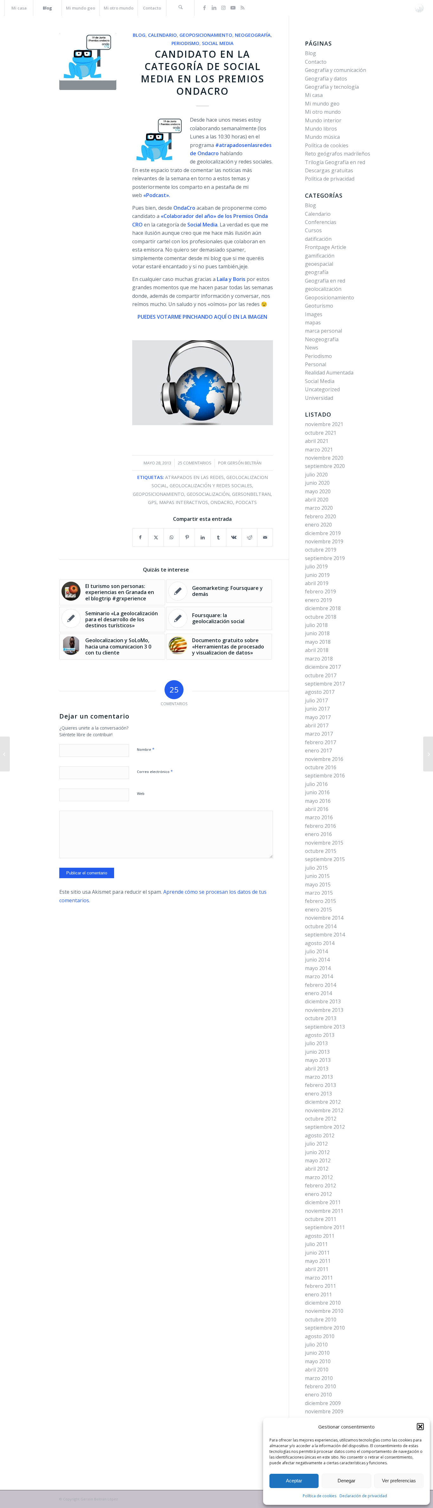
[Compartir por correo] (265, 537)
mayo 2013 (318, 1060)
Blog (139, 35)
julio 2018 (316, 625)
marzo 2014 (319, 976)
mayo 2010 (318, 1361)
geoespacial (319, 263)
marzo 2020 (319, 507)
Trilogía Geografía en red (335, 162)
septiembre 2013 (325, 1026)
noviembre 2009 (324, 1411)
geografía (316, 272)
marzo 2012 (319, 1177)
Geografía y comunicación (335, 70)
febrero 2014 (320, 984)
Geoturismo (319, 305)
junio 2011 (317, 1252)
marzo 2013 (319, 1076)
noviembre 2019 (324, 541)
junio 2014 (317, 959)
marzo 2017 (319, 733)
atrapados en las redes (194, 477)
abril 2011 (316, 1269)
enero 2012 (318, 1194)
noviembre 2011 (324, 1210)
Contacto (315, 61)
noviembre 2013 (324, 1009)
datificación (318, 238)
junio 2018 (317, 633)
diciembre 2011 (323, 1202)
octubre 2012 (320, 1118)
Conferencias (320, 222)
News (311, 347)
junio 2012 (317, 1152)
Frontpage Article (325, 247)
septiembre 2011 (325, 1227)
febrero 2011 (320, 1285)
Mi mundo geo (322, 103)
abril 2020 (316, 499)
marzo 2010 (319, 1378)
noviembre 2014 (324, 917)
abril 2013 (316, 1068)
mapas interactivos (183, 502)
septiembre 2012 (325, 1126)
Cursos (313, 230)
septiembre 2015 (325, 859)
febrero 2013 (320, 1085)
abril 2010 (316, 1369)
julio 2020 (316, 474)
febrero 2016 (320, 825)
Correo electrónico (155, 771)
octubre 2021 (320, 432)
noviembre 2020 (324, 457)
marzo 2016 (319, 817)
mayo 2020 (318, 491)
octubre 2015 (320, 850)
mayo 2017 (318, 717)
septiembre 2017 (325, 683)
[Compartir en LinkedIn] (202, 537)
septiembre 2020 (325, 466)
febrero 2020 (320, 516)
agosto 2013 (319, 1035)
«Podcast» (156, 195)
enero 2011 (318, 1294)
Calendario (162, 35)
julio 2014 (316, 951)
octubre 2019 (320, 549)
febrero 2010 (320, 1386)
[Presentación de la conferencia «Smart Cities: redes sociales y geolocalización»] (5, 754)
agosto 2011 (319, 1235)
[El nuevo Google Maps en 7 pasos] (428, 754)
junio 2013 (317, 1051)
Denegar (346, 1480)
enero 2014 (318, 993)
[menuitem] (18, 8)
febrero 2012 (320, 1185)
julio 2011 (316, 1244)
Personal (315, 364)
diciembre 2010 (323, 1302)
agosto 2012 (319, 1135)
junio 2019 (317, 575)
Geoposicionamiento (205, 35)
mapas (313, 322)
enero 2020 (318, 524)
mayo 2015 (318, 884)
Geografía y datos (326, 78)
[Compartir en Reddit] (249, 537)
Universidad (319, 397)
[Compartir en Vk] (234, 537)
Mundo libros (321, 128)
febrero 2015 (320, 901)
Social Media (218, 43)
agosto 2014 (319, 943)
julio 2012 (316, 1143)
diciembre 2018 (323, 608)
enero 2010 (318, 1394)
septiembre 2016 (325, 775)
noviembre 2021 (324, 424)
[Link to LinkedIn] (214, 7)
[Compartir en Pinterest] (187, 537)
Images (313, 314)
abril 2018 (316, 650)
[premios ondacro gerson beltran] (87, 61)
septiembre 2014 (325, 934)
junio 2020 (317, 482)
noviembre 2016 (324, 759)
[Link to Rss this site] (242, 7)
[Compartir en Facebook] (140, 537)
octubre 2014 (320, 926)
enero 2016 (318, 834)
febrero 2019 (320, 591)
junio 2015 (317, 875)
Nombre (145, 749)
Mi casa (314, 95)
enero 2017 (318, 750)
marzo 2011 (319, 1277)
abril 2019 (316, 583)
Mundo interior (323, 120)
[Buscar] (180, 8)
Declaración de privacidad (363, 1495)
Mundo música (322, 136)
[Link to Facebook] (204, 7)
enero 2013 (318, 1093)
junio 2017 (317, 708)
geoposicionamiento (158, 494)
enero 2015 (318, 909)
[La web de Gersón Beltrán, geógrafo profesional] (419, 8)
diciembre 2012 (323, 1101)
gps (152, 502)
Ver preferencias (399, 1480)
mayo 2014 (318, 968)
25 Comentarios (194, 463)
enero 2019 (318, 600)
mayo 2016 (318, 800)
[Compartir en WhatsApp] (171, 537)
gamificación (319, 255)
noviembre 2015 (324, 842)
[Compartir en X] (156, 537)
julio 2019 (316, 566)
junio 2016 (317, 792)
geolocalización (323, 288)
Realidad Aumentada (329, 372)
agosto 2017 (319, 691)
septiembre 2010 (325, 1327)
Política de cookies (319, 1495)
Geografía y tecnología (332, 86)
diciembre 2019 (323, 533)
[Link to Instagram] (223, 7)
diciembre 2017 (323, 666)
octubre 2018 (320, 616)
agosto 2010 (319, 1336)
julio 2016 (316, 784)
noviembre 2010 (324, 1310)
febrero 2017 (320, 742)
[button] (420, 1426)
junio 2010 (317, 1352)
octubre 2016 (320, 767)
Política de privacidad (329, 178)
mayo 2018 (318, 641)
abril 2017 (316, 725)
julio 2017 (316, 700)
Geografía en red (325, 280)
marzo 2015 (319, 892)
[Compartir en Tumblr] (218, 537)
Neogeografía (253, 35)
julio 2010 (316, 1344)
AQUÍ (220, 316)
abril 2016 (316, 809)
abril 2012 (316, 1168)
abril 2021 (316, 441)
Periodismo (185, 43)
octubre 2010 (320, 1319)
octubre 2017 (320, 675)
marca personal (323, 330)
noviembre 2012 (324, 1110)
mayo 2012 (318, 1160)
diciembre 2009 (323, 1403)
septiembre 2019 (325, 558)
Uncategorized (322, 389)
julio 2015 (316, 867)
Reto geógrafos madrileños (337, 153)
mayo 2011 (318, 1260)
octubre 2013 (320, 1018)
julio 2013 (316, 1043)
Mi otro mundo (323, 111)
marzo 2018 (319, 658)
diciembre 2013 (323, 1001)
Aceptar (294, 1480)
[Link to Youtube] (233, 7)
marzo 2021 (319, 449)
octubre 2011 (320, 1219)
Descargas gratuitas (329, 170)
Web (141, 793)
